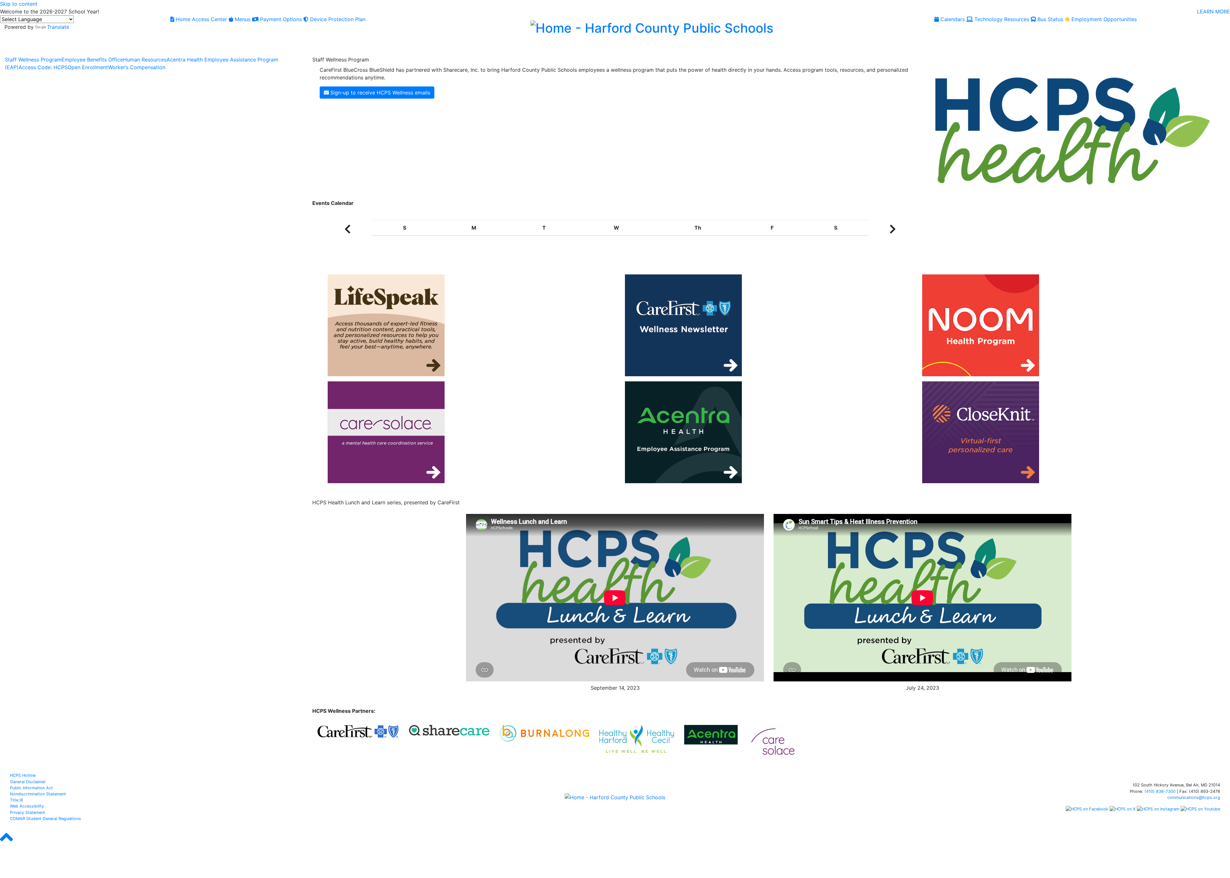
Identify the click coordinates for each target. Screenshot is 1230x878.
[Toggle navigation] (12, 48)
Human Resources (145, 59)
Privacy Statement (27, 812)
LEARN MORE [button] (1213, 11)
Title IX (16, 800)
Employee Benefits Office (92, 59)
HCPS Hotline (23, 775)
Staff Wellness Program (33, 59)
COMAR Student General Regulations (45, 818)
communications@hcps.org (1193, 797)
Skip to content (18, 4)
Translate (58, 27)
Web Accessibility (27, 806)
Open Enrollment (88, 67)
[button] (347, 229)
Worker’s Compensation (136, 67)
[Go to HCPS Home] (651, 27)
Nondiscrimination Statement (38, 794)
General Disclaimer (28, 781)
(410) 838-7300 (1160, 791)
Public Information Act (31, 787)
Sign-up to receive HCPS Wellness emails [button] (380, 92)
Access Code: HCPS (43, 67)
